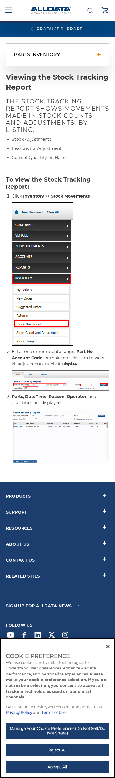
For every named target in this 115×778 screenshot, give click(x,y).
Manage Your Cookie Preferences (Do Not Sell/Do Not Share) (57, 730)
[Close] (107, 646)
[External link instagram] (66, 636)
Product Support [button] (58, 29)
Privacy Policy (19, 712)
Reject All (57, 750)
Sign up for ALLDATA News (39, 606)
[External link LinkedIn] (39, 636)
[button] (8, 10)
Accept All (57, 766)
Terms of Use (54, 712)
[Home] (50, 10)
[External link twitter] (53, 636)
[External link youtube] (12, 636)
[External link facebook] (25, 636)
